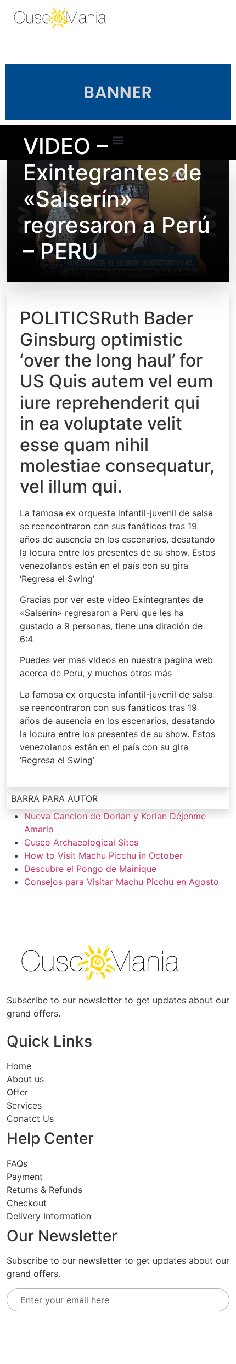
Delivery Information (49, 1216)
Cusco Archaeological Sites (81, 842)
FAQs (17, 1163)
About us (25, 1079)
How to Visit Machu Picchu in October (103, 855)
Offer (17, 1092)
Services (24, 1105)
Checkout (27, 1202)
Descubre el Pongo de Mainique (90, 868)
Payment (25, 1176)
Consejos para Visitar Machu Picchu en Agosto (121, 881)
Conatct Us (30, 1118)
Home (19, 1065)
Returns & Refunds (44, 1189)
